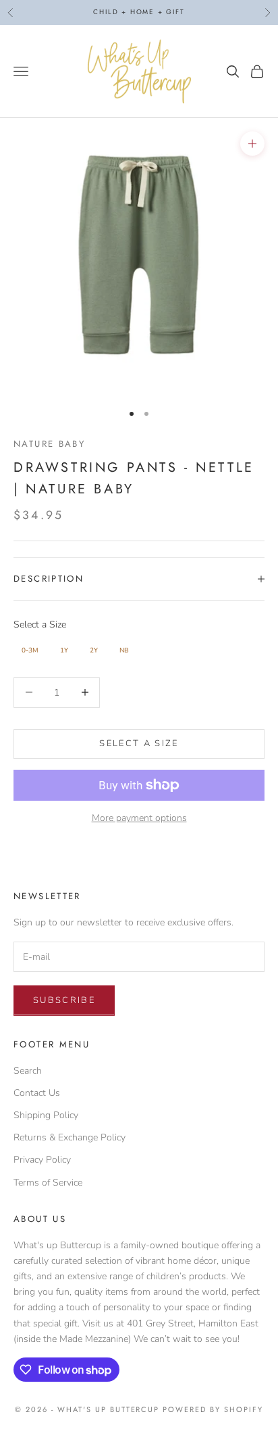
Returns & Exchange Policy (69, 1137)
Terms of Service (47, 1182)
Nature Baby (49, 443)
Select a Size (39, 624)
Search (27, 1070)
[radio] (28, 650)
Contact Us (36, 1093)
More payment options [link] (139, 818)
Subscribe (64, 1000)
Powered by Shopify (213, 1409)
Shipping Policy (45, 1115)
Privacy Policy (42, 1159)
